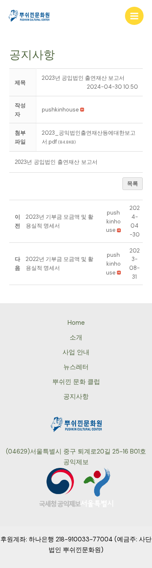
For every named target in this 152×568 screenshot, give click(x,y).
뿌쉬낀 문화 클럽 (76, 382)
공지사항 (76, 397)
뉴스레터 (76, 367)
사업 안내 (76, 352)
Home (76, 323)
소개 (76, 338)
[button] (60, 109)
